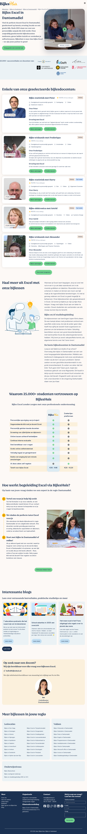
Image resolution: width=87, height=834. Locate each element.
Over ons (4, 798)
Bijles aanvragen (36, 129)
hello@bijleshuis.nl (13, 671)
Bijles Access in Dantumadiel (62, 752)
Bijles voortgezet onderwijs (12, 774)
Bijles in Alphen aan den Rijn (12, 756)
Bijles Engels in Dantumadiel (62, 737)
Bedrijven (4, 803)
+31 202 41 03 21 (49, 800)
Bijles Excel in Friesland (34, 752)
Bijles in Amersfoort (10, 746)
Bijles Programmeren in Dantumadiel (64, 740)
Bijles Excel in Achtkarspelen (35, 746)
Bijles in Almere (9, 734)
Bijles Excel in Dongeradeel (35, 731)
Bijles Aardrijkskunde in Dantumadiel (64, 743)
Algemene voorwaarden (29, 798)
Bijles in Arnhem (9, 749)
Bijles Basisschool (9, 771)
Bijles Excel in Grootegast (34, 749)
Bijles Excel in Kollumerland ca (36, 740)
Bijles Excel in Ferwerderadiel (35, 743)
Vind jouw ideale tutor (43, 570)
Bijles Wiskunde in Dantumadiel (63, 728)
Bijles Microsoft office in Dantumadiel (65, 749)
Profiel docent (50, 129)
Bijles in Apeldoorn (9, 740)
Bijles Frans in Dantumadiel (62, 734)
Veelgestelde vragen (28, 802)
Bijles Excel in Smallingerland (35, 734)
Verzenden (69, 820)
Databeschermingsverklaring (30, 800)
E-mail (66, 805)
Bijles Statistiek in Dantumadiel (63, 731)
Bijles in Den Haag (9, 728)
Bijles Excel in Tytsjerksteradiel (36, 728)
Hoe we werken (6, 800)
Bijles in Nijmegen (9, 737)
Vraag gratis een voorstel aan (13, 48)
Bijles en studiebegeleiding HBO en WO (16, 777)
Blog (2, 807)
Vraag (66, 811)
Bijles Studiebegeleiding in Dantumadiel (65, 756)
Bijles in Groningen (9, 731)
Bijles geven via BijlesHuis (9, 805)
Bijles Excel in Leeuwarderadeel (36, 737)
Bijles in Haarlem (9, 743)
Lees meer (7, 649)
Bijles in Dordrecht (9, 752)
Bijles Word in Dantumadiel (62, 746)
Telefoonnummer (69, 799)
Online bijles (4, 802)
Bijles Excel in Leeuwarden (35, 756)
